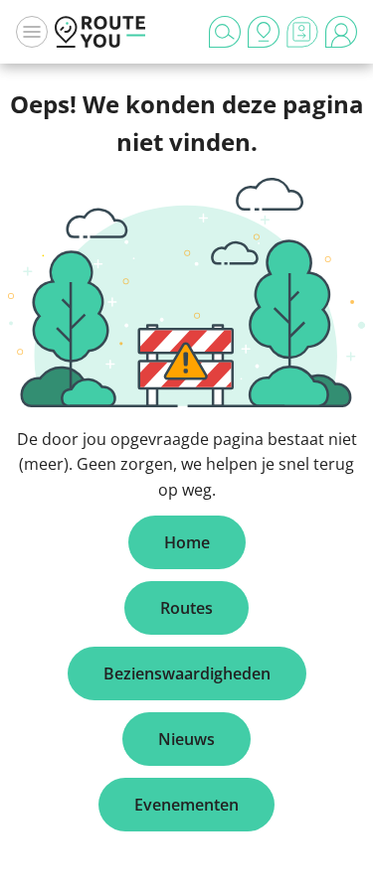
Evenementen (186, 805)
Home (187, 542)
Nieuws (186, 739)
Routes (186, 608)
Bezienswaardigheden (187, 673)
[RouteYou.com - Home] (100, 32)
